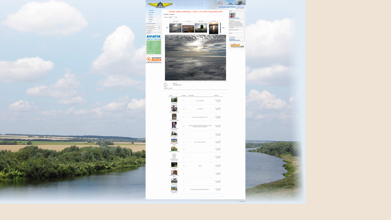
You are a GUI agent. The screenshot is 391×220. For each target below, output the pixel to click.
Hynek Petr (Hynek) (234, 18)
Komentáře (151, 12)
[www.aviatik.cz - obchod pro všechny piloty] (153, 44)
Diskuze (151, 14)
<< (167, 28)
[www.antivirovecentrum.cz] (153, 59)
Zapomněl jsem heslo (234, 40)
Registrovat (232, 39)
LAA (244, 201)
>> (223, 28)
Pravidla (151, 19)
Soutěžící (151, 17)
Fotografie (151, 10)
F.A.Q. (150, 21)
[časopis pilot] (236, 45)
